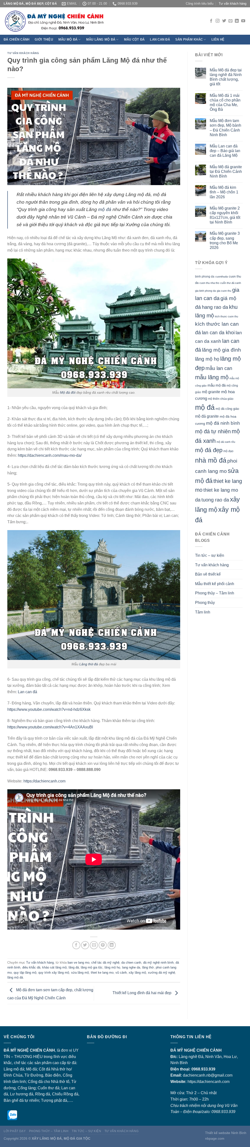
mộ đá (104, 209)
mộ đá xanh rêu (226, 441)
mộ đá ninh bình (223, 423)
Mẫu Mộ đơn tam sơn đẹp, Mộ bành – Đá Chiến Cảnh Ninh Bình (225, 128)
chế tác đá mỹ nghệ (105, 962)
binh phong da (204, 276)
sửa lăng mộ (80, 972)
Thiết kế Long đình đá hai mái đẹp (142, 993)
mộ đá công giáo (227, 409)
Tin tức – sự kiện (209, 555)
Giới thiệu (44, 39)
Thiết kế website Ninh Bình (225, 1133)
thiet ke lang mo (102, 972)
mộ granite (211, 392)
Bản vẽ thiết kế (208, 574)
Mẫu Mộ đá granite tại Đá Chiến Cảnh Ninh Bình (226, 171)
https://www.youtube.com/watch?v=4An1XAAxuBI (50, 727)
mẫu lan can (219, 368)
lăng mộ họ (112, 967)
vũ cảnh (121, 972)
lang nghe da (131, 967)
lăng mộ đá (15, 977)
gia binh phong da (205, 290)
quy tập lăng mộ (25, 972)
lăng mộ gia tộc (92, 967)
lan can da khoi (218, 332)
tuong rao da (215, 499)
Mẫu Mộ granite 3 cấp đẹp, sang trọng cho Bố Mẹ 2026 (225, 240)
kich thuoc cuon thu (226, 316)
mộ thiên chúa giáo (220, 398)
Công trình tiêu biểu (199, 3)
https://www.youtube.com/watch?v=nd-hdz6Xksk (49, 709)
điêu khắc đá (31, 967)
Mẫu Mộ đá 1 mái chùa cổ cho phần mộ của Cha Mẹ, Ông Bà (225, 102)
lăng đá (74, 967)
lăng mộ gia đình (221, 350)
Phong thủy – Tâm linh (214, 593)
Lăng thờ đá (88, 664)
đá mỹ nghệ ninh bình (158, 962)
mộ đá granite (207, 416)
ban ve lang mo (78, 962)
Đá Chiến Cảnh (16, 39)
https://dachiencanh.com (44, 781)
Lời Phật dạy (15, 1131)
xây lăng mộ (137, 972)
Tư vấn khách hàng (232, 3)
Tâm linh (202, 612)
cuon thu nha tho (209, 282)
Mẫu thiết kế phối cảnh (214, 584)
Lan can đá (160, 39)
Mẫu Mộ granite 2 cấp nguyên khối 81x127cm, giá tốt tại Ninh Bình (225, 215)
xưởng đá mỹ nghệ (161, 972)
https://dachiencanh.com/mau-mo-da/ (50, 455)
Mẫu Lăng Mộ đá (100, 39)
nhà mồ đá (210, 460)
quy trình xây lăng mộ (53, 972)
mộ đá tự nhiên (213, 431)
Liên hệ (218, 39)
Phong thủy (205, 603)
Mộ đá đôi (67, 392)
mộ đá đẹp (208, 450)
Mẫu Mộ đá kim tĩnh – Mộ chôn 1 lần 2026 (224, 192)
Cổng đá (35, 1082)
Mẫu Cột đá (134, 39)
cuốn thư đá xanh (230, 282)
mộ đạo (228, 451)
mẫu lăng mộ (212, 377)
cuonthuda (221, 276)
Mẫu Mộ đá (67, 39)
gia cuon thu (224, 290)
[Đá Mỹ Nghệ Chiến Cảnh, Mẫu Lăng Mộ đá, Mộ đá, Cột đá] (89, 21)
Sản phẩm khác (189, 39)
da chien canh (131, 962)
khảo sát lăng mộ (54, 967)
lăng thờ (148, 967)
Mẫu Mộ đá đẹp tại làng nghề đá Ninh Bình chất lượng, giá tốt (226, 77)
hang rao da (215, 307)
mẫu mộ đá (217, 385)
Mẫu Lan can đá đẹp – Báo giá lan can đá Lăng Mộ (225, 150)
